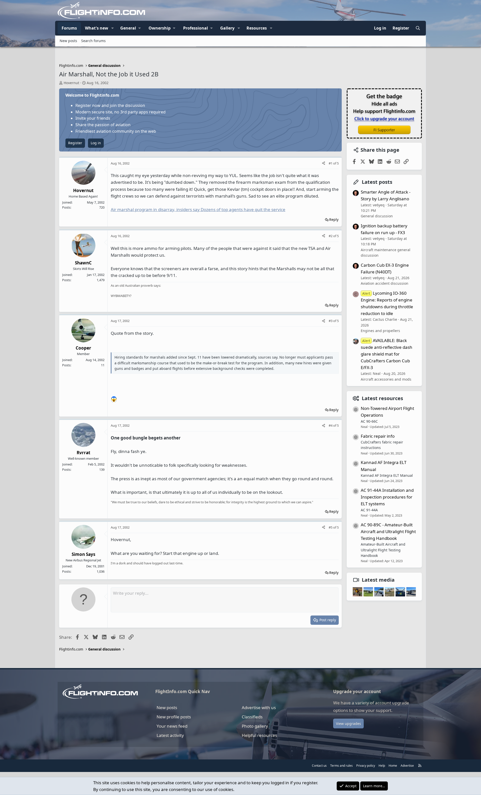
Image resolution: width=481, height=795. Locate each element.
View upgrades (348, 723)
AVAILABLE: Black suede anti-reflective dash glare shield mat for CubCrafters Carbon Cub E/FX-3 (386, 353)
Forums (69, 28)
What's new (96, 28)
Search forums (93, 40)
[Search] (417, 28)
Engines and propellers (380, 330)
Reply (333, 219)
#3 (331, 321)
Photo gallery (255, 726)
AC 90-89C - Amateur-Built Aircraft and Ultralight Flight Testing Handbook (388, 531)
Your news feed (172, 726)
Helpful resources (259, 735)
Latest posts (377, 182)
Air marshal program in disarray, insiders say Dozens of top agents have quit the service (198, 209)
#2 (331, 236)
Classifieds (252, 717)
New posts (68, 40)
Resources (257, 28)
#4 (331, 425)
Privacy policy (365, 765)
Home (393, 765)
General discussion (377, 216)
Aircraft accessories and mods (386, 379)
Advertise (407, 765)
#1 (331, 163)
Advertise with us (259, 707)
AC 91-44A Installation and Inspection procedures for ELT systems (387, 496)
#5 (331, 527)
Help (382, 765)
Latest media (378, 579)
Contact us (319, 765)
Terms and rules (341, 765)
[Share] (323, 163)
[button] (112, 28)
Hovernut (71, 82)
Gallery (227, 28)
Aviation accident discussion (384, 283)
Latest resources (382, 398)
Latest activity (170, 735)
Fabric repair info (378, 436)
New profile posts (174, 717)
